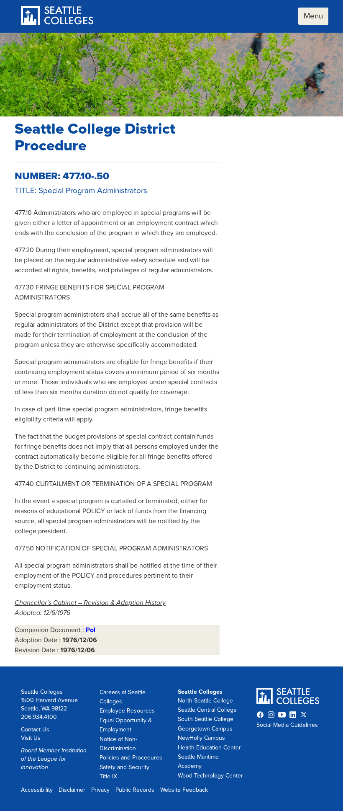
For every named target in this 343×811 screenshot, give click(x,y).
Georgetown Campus (205, 728)
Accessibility (37, 789)
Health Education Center (209, 747)
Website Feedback (184, 789)
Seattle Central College (207, 709)
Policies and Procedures (131, 757)
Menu (313, 16)
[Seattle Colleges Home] (57, 16)
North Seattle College (205, 700)
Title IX (108, 776)
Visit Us (31, 737)
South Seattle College (205, 719)
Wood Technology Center (210, 775)
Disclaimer (72, 789)
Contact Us (35, 729)
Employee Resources (127, 710)
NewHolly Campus (201, 737)
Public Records (134, 789)
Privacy (100, 789)
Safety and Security (124, 767)
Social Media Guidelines (287, 724)
